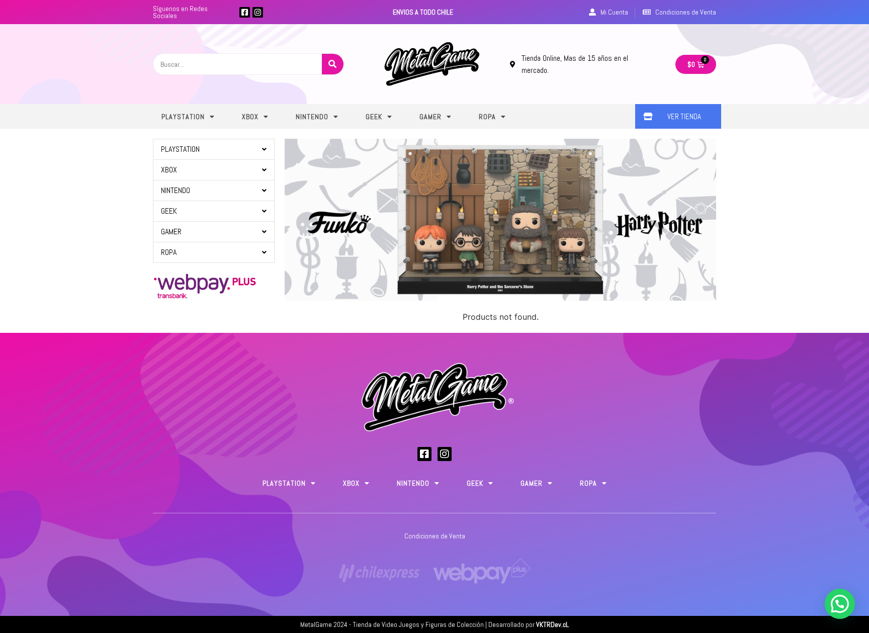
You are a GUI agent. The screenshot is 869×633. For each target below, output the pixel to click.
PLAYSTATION (183, 116)
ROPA (487, 116)
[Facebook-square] (244, 12)
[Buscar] (332, 64)
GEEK (374, 116)
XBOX (250, 116)
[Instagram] (257, 12)
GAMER (430, 116)
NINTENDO (312, 116)
